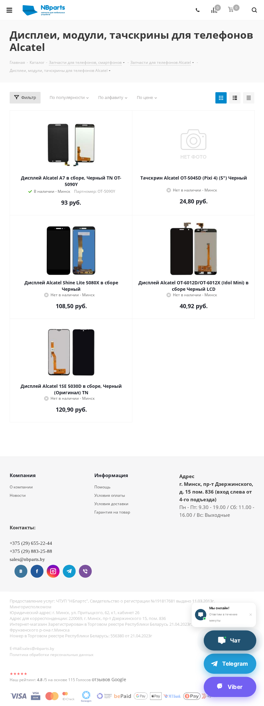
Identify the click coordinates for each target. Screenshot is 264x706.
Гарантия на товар (112, 512)
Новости (18, 495)
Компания (23, 475)
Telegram (69, 571)
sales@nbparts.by (38, 648)
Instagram (53, 571)
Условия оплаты (109, 495)
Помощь (102, 487)
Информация (111, 475)
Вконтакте (20, 571)
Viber (85, 571)
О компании (21, 487)
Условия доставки (111, 503)
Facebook (37, 571)
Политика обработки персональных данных (51, 654)
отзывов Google (109, 679)
